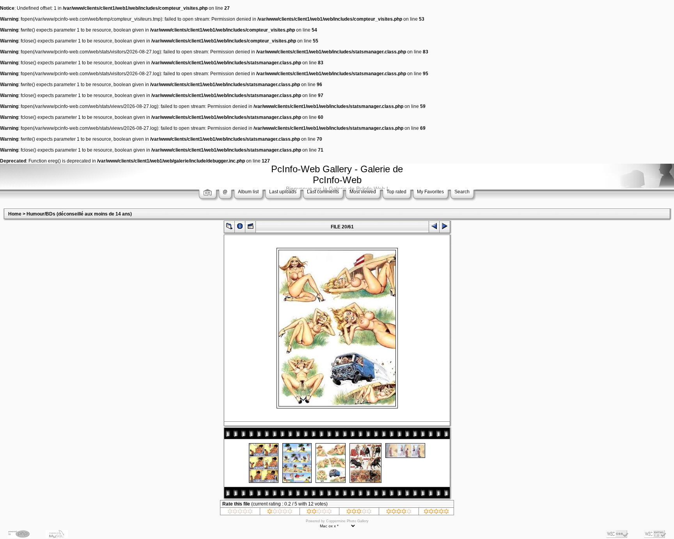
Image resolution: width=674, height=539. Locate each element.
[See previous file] (434, 228)
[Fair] (319, 512)
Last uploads (282, 191)
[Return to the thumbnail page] (229, 228)
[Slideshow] (250, 228)
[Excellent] (398, 512)
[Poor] (280, 512)
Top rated (396, 191)
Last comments (323, 191)
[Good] (359, 512)
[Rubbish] (240, 512)
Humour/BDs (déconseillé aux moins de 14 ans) (79, 214)
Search (462, 191)
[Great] (436, 512)
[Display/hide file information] (240, 228)
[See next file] (445, 228)
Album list (248, 191)
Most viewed (362, 191)
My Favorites (430, 191)
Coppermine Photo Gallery (347, 521)
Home (14, 214)
